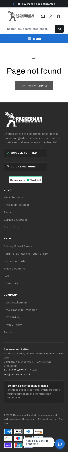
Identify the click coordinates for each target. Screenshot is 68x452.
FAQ (6, 276)
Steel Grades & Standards (20, 310)
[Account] (50, 16)
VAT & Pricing (12, 317)
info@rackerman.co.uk (17, 374)
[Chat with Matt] (60, 444)
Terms (8, 332)
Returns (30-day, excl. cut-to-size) (26, 253)
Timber (8, 212)
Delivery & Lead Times (18, 246)
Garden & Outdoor (15, 219)
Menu (37, 38)
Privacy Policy (13, 324)
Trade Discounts (14, 268)
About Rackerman (15, 302)
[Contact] (43, 16)
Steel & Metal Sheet (16, 204)
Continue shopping (34, 85)
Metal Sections (13, 197)
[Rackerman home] (20, 16)
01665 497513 (17, 370)
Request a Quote (15, 261)
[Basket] (58, 16)
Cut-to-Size (12, 227)
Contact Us (11, 283)
